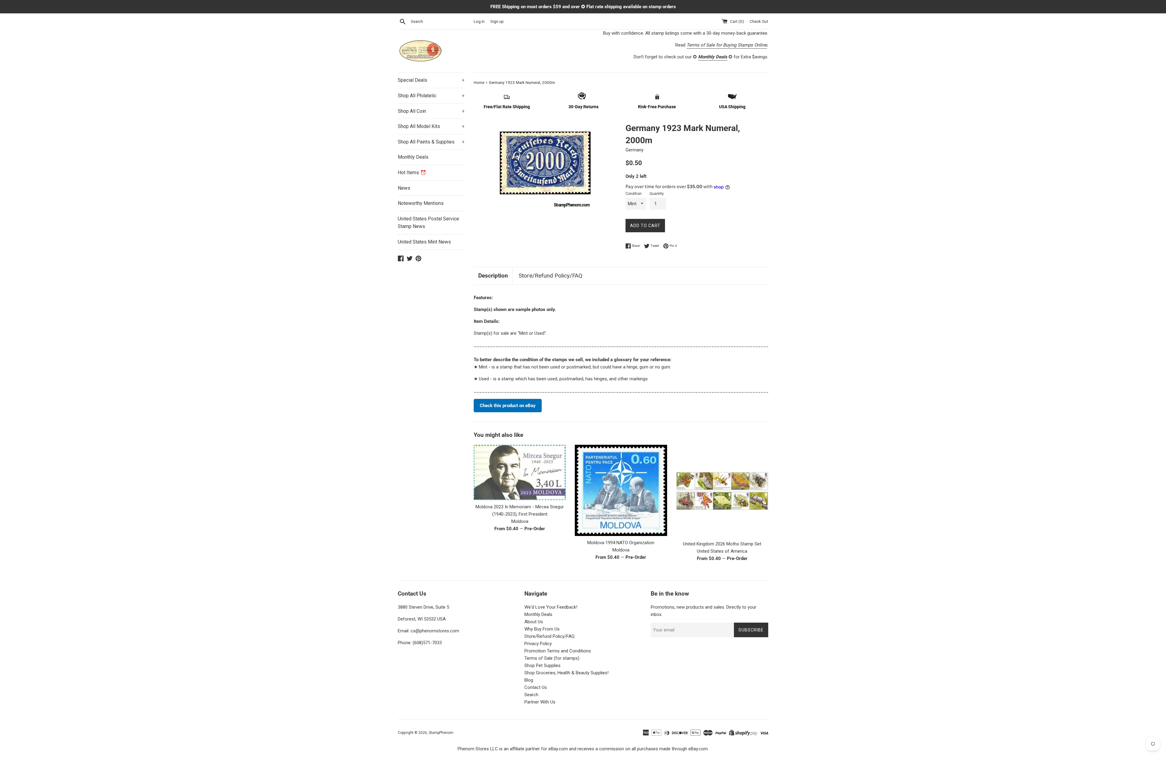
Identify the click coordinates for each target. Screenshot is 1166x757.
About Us (533, 621)
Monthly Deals (413, 157)
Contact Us (535, 687)
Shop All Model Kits (431, 126)
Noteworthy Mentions (421, 203)
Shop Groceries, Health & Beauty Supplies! (566, 673)
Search (531, 694)
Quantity (656, 194)
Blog (528, 680)
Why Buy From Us (542, 629)
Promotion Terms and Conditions (557, 651)
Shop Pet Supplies (542, 665)
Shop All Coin (431, 111)
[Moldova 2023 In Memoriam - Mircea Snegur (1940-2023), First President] (520, 472)
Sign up (497, 21)
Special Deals (431, 80)
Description (493, 275)
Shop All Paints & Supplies (431, 142)
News (404, 188)
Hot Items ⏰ (412, 172)
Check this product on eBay (508, 405)
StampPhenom (441, 733)
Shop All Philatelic (431, 96)
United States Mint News (424, 242)
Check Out (759, 21)
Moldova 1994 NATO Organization (620, 542)
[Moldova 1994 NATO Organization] (621, 490)
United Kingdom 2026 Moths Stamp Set (722, 544)
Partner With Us (539, 702)
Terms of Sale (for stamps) (551, 658)
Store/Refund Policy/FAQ (550, 275)
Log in (479, 21)
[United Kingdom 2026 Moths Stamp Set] (722, 491)
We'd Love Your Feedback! (550, 607)
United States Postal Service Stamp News (428, 223)
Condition (634, 194)
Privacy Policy (538, 643)
